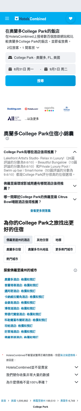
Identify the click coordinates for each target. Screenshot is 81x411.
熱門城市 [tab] (12, 259)
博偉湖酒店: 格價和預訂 (20, 308)
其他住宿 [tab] (42, 240)
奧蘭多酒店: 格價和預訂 (20, 279)
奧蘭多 (64, 400)
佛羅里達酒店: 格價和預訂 (21, 337)
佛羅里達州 (39, 400)
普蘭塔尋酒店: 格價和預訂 (21, 285)
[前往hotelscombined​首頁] (30, 18)
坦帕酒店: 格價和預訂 (19, 325)
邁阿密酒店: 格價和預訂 (20, 291)
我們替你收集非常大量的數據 (27, 374)
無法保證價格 (67, 355)
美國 (13, 400)
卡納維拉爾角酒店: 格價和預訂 (24, 296)
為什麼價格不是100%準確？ (27, 382)
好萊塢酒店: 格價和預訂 (20, 331)
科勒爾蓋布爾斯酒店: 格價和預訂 (26, 320)
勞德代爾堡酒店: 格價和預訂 (23, 314)
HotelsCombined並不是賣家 (27, 367)
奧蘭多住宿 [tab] (13, 249)
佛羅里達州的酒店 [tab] (18, 240)
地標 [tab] (58, 240)
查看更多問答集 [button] (40, 210)
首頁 (3, 400)
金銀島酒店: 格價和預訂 (20, 302)
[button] (7, 18)
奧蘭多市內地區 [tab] (38, 249)
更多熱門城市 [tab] (64, 249)
